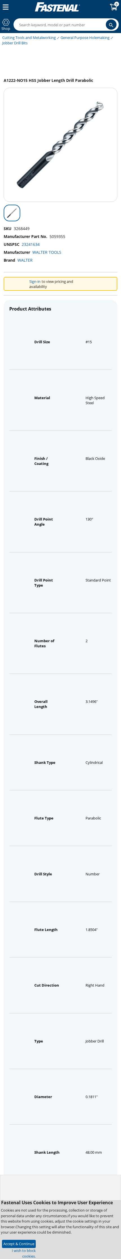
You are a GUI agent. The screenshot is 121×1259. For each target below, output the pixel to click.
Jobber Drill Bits (15, 42)
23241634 (31, 244)
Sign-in (35, 281)
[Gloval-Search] (111, 24)
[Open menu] (4, 7)
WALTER (25, 260)
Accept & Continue (18, 1243)
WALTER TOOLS (46, 252)
